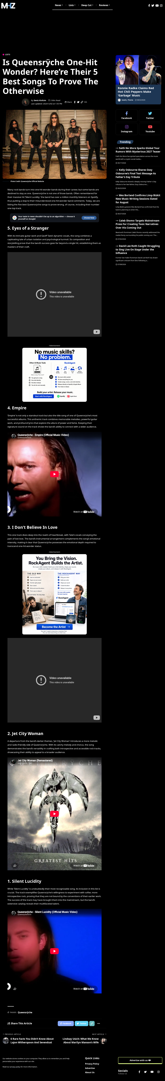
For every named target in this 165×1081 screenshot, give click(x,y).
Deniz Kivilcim (40, 100)
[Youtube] (150, 129)
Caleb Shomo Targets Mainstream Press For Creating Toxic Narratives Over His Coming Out (137, 224)
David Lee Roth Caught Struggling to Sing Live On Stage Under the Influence (138, 249)
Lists (7, 54)
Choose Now (89, 218)
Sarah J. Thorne (127, 100)
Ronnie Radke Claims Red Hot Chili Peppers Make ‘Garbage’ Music (136, 91)
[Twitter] (153, 5)
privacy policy (15, 1067)
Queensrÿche (25, 1012)
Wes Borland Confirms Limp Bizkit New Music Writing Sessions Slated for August (138, 199)
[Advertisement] (82, 31)
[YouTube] (157, 5)
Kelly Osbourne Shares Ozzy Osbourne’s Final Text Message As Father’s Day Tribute (136, 173)
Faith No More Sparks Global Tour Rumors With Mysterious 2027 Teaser (138, 149)
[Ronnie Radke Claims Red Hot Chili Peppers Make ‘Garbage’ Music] (138, 70)
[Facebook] (149, 5)
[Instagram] (161, 5)
